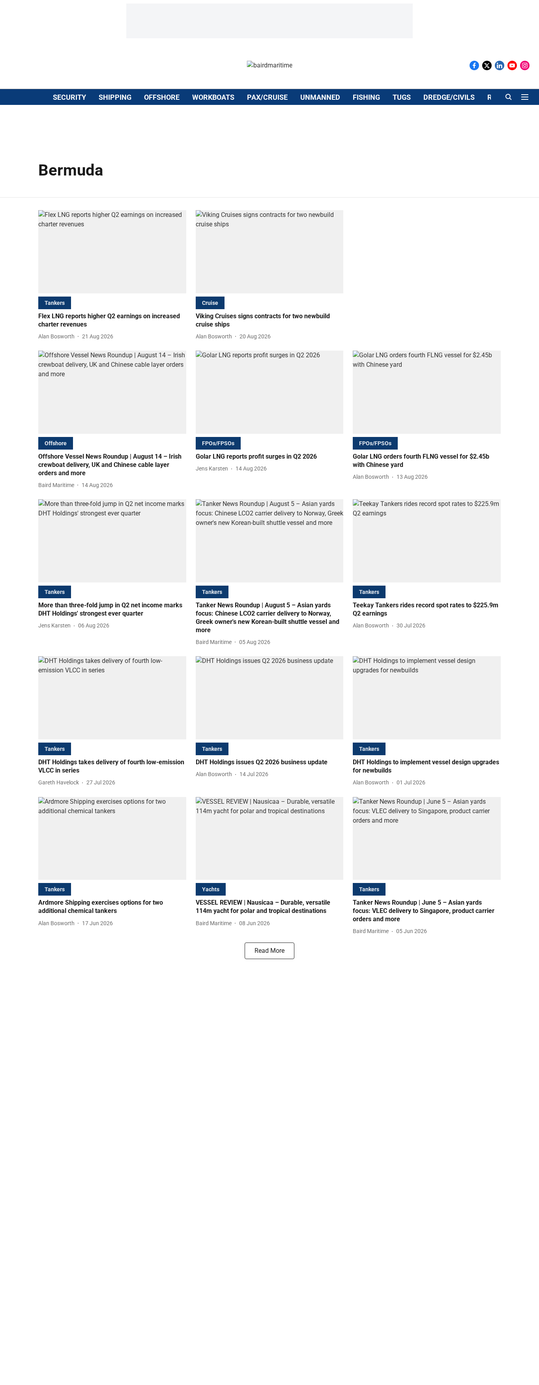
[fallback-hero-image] (112, 251)
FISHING (366, 97)
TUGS (402, 97)
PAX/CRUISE (267, 97)
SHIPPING (115, 97)
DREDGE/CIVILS (449, 97)
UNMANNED (320, 97)
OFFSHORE (162, 97)
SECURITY (69, 97)
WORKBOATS (213, 97)
